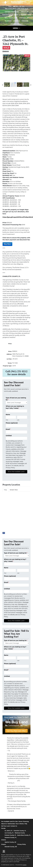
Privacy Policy (16, 24)
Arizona (16, 21)
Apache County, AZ (10, 842)
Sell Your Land (11, 18)
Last (18, 420)
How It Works (20, 15)
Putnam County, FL (10, 835)
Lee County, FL (9, 833)
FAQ (29, 15)
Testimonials (7, 15)
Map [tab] (5, 490)
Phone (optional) (12, 423)
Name (8, 414)
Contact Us (23, 18)
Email (8, 429)
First (7, 420)
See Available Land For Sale (16, 8)
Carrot (24, 864)
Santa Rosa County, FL (24, 835)
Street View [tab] (14, 490)
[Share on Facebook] (4, 533)
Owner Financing (12, 11)
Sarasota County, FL (10, 837)
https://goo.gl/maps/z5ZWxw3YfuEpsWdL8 (18, 217)
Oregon (25, 21)
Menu (16, 28)
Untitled (9, 435)
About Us (24, 11)
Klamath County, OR (11, 846)
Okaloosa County (20, 833)
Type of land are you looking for (16, 399)
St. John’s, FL (9, 830)
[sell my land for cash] (16, 724)
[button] (2, 85)
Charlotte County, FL (20, 830)
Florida (8, 21)
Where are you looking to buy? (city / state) (15, 407)
